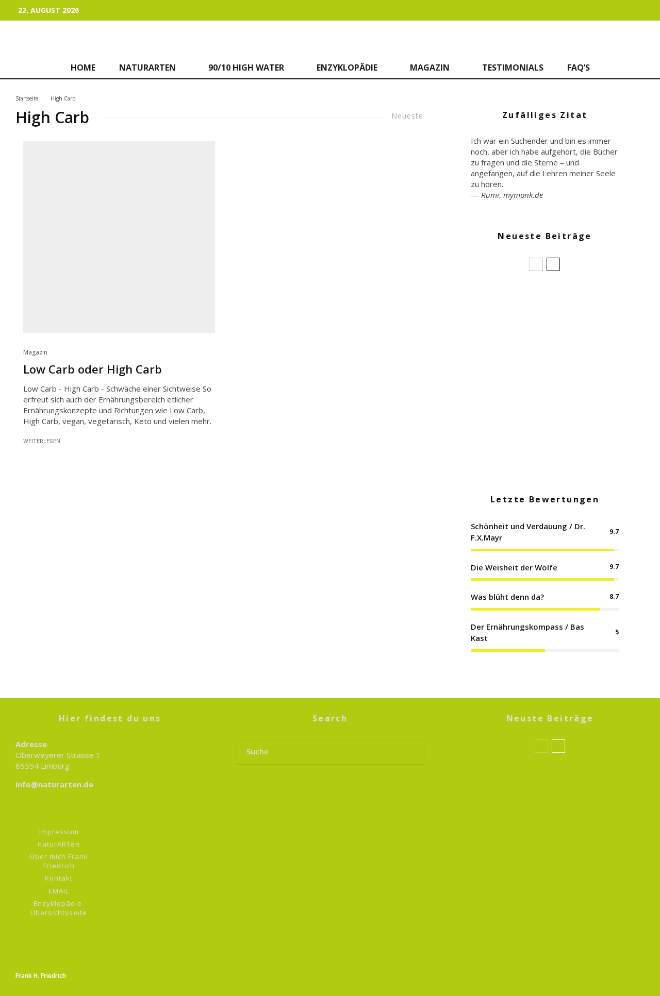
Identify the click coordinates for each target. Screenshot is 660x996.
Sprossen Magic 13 (534, 768)
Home (83, 67)
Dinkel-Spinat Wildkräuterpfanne (562, 397)
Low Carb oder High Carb (92, 369)
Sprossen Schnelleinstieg (558, 929)
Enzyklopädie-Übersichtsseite (58, 908)
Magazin (430, 67)
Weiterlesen (41, 441)
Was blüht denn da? (507, 597)
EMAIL (58, 891)
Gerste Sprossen (540, 781)
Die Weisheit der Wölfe (514, 567)
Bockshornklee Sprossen (557, 830)
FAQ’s (578, 67)
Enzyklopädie (347, 67)
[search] (413, 751)
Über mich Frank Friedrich (59, 861)
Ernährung (522, 916)
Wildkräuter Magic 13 (537, 867)
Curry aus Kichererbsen (549, 446)
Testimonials (512, 67)
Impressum (59, 831)
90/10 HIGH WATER (246, 67)
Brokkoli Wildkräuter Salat (565, 298)
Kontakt (59, 878)
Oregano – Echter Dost (553, 880)
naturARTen (147, 67)
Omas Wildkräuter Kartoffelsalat (560, 347)
